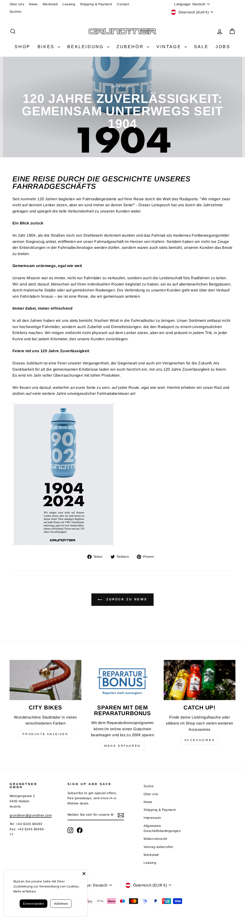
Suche (149, 786)
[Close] (84, 873)
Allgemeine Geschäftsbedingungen (162, 828)
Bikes (47, 46)
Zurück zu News (125, 599)
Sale (201, 46)
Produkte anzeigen (45, 734)
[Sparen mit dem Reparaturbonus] (122, 680)
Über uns (17, 4)
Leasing (68, 4)
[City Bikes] (45, 680)
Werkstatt (50, 4)
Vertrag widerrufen (158, 847)
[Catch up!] (199, 680)
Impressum (152, 818)
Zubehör (131, 46)
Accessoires (199, 740)
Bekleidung (86, 46)
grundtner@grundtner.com (31, 815)
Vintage (169, 46)
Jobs (223, 46)
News (33, 4)
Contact (123, 4)
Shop (22, 46)
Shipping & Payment (96, 4)
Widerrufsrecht (155, 839)
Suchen (16, 11)
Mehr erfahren (122, 745)
